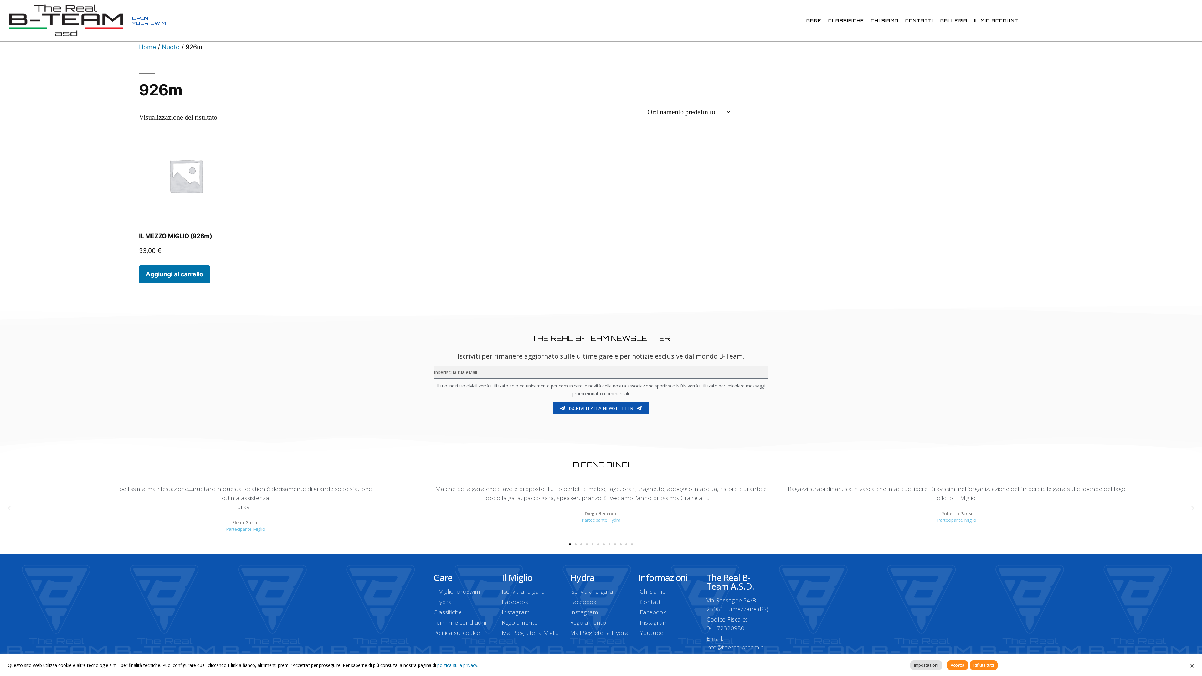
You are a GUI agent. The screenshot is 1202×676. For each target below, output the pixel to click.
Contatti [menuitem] (919, 20)
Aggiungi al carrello (174, 274)
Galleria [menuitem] (954, 20)
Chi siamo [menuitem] (884, 20)
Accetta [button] (957, 665)
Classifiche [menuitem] (846, 20)
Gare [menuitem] (813, 20)
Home (147, 47)
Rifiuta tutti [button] (983, 665)
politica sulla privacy (457, 665)
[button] (9, 508)
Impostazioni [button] (926, 665)
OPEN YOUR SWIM (149, 20)
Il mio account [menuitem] (996, 20)
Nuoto (171, 47)
